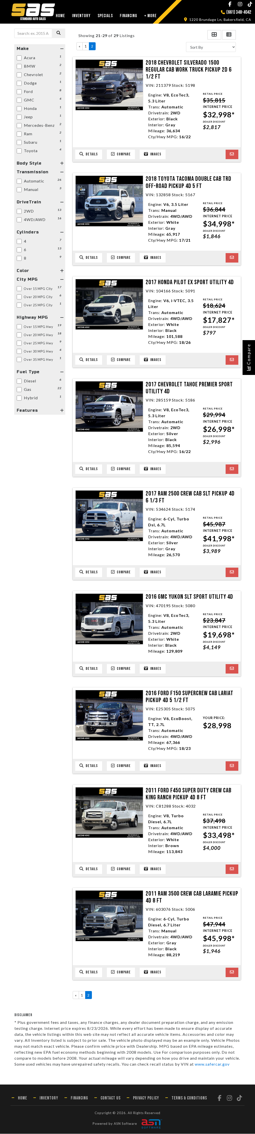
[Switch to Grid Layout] (214, 35)
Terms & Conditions (189, 1098)
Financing (128, 15)
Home (60, 15)
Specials (105, 15)
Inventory (81, 15)
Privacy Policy (146, 1098)
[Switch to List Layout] (229, 35)
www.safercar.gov (212, 1064)
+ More (150, 15)
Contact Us (111, 1098)
